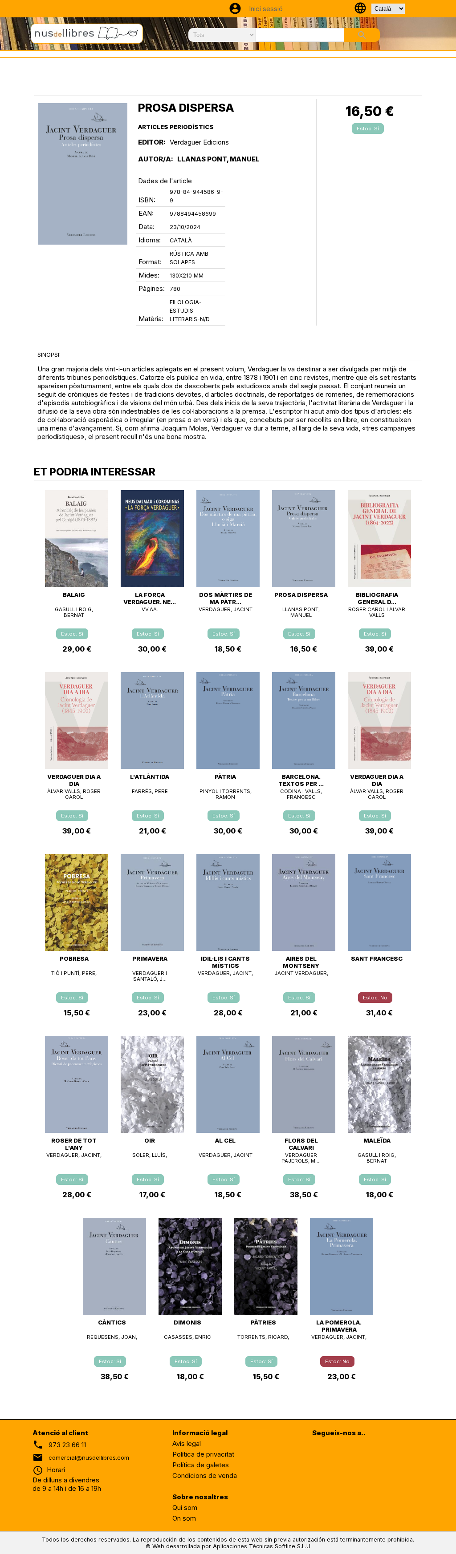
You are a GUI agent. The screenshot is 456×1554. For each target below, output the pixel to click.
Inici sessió (266, 8)
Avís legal (186, 1443)
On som (184, 1518)
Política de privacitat (203, 1454)
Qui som (184, 1507)
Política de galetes (200, 1465)
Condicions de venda (204, 1475)
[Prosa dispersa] (82, 174)
